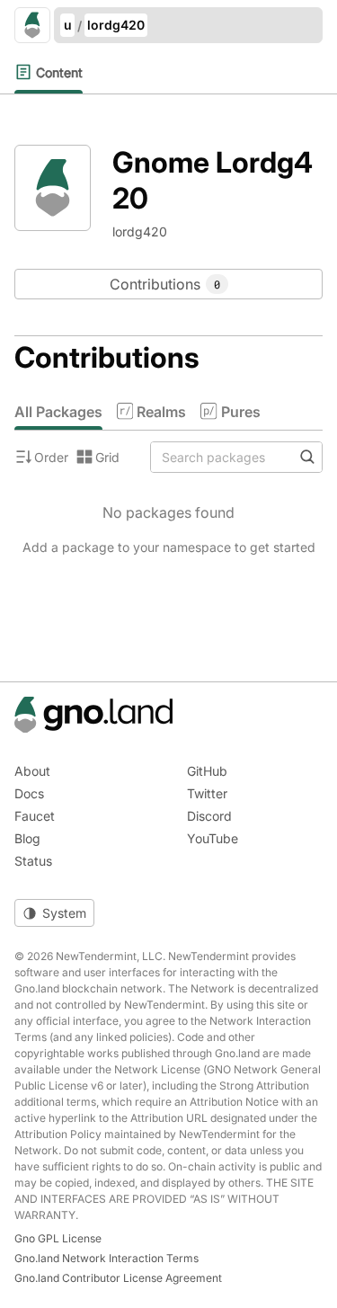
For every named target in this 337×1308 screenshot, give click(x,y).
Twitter (207, 793)
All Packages (58, 412)
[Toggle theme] (54, 913)
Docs (29, 793)
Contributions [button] (165, 284)
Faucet (34, 815)
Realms (161, 412)
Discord (209, 815)
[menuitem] (48, 71)
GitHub (207, 771)
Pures (240, 412)
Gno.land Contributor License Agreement (118, 1278)
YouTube (212, 838)
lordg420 (116, 24)
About (32, 771)
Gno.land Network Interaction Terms (106, 1258)
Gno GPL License (58, 1238)
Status (33, 860)
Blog (27, 838)
